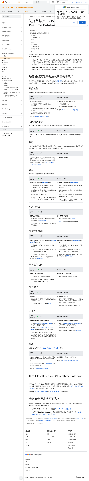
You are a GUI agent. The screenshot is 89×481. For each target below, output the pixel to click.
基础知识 (10, 11)
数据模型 (41, 116)
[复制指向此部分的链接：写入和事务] (42, 207)
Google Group (72, 439)
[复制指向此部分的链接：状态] (35, 142)
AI (18, 11)
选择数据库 (58, 81)
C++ (40, 414)
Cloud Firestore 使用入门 (63, 409)
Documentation (8, 7)
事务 (32, 223)
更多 (27, 2)
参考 (26, 437)
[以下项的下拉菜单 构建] (30, 11)
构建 (26, 11)
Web (48, 414)
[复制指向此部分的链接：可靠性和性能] (44, 231)
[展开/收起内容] (37, 31)
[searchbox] (11, 16)
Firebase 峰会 (50, 437)
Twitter (48, 439)
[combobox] (41, 2)
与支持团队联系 (72, 434)
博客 (71, 2)
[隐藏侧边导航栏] (21, 478)
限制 (49, 303)
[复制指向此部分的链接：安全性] (37, 311)
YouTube (49, 442)
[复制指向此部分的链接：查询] (35, 170)
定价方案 (41, 368)
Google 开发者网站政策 (45, 420)
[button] (10, 27)
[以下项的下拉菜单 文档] (22, 2)
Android (35, 414)
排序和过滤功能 (74, 183)
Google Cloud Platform (31, 467)
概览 (3, 11)
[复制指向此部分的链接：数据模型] (39, 89)
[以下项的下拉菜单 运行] (38, 11)
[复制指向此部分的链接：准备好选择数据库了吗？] (61, 399)
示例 (51, 11)
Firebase (31, 16)
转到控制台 (79, 2)
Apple (79, 412)
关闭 (74, 22)
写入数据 (72, 219)
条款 (26, 477)
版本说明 (70, 442)
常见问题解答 (71, 445)
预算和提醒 (49, 363)
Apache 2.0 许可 (79, 418)
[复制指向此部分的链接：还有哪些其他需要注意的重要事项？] (75, 77)
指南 (26, 434)
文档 (19, 2)
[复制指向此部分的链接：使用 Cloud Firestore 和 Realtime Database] (30, 380)
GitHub (27, 445)
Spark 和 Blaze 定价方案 (50, 348)
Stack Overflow (72, 437)
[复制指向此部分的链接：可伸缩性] (39, 287)
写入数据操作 (42, 220)
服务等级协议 (39, 258)
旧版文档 (70, 448)
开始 (82, 22)
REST (54, 414)
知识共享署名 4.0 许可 (52, 418)
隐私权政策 (33, 477)
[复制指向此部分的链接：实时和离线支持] (46, 122)
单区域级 (75, 240)
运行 (34, 11)
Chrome (27, 462)
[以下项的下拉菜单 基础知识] (15, 11)
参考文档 (44, 11)
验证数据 (78, 330)
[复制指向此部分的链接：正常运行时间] (44, 265)
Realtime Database (25, 7)
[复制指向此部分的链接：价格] (35, 344)
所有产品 (27, 470)
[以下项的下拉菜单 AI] (21, 11)
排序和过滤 (45, 183)
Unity (44, 414)
